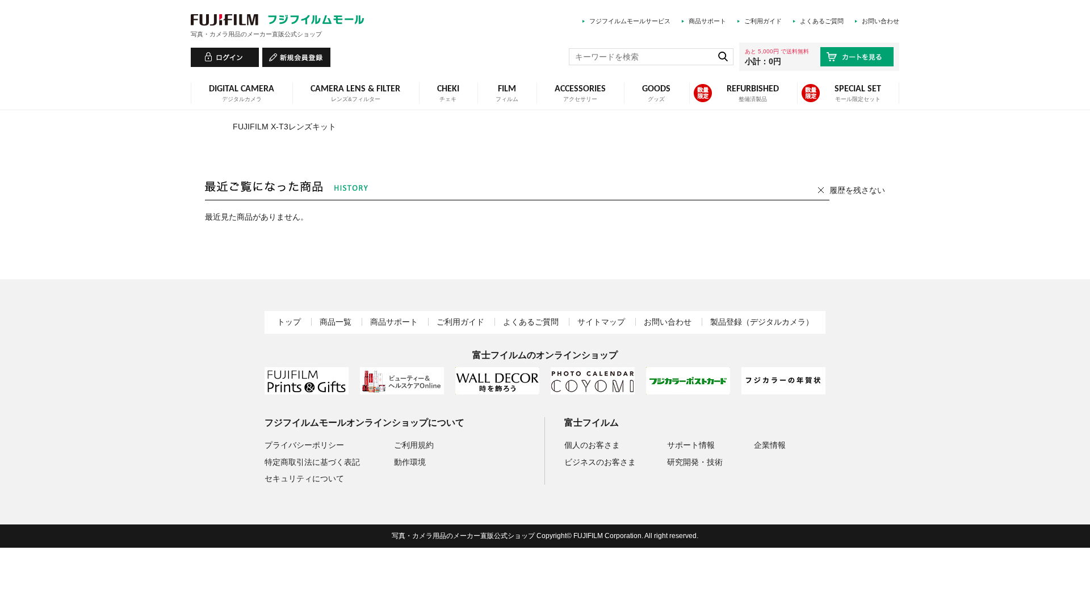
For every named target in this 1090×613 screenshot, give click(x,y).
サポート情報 (691, 445)
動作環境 (410, 462)
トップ (289, 321)
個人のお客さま (592, 445)
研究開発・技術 (695, 462)
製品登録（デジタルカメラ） (762, 321)
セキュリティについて (304, 478)
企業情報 (770, 445)
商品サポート (707, 21)
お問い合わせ (880, 21)
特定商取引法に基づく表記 (312, 462)
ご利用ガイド (763, 21)
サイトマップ (601, 321)
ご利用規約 (414, 445)
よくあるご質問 (822, 21)
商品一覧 (335, 321)
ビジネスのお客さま (600, 462)
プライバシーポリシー (304, 445)
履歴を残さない (857, 190)
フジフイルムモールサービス (629, 21)
